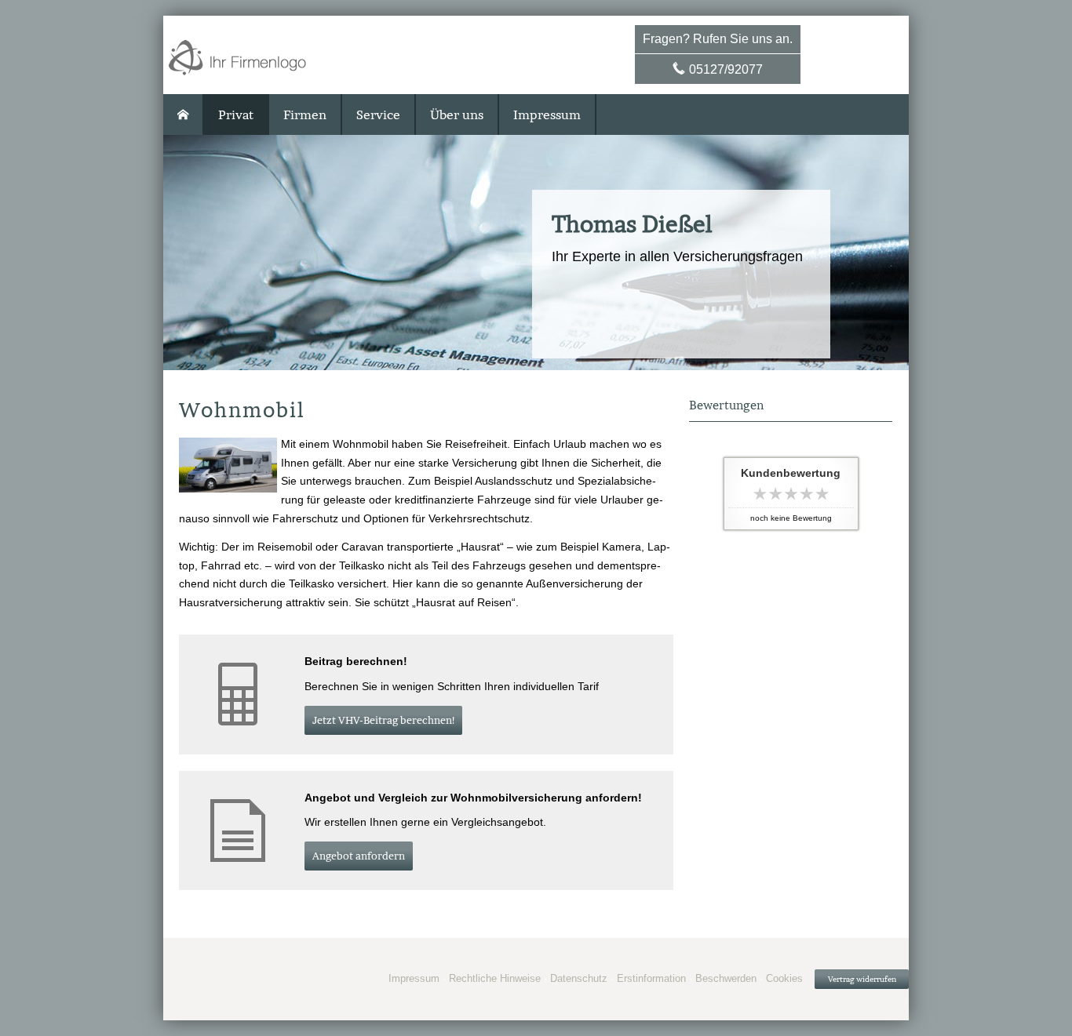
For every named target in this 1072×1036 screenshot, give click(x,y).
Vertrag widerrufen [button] (862, 979)
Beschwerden (726, 978)
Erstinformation (651, 978)
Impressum (413, 978)
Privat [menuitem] (235, 114)
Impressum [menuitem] (547, 114)
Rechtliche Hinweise (495, 978)
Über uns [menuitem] (456, 114)
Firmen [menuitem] (304, 114)
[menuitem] (183, 114)
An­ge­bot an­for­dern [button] (358, 856)
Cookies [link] (784, 978)
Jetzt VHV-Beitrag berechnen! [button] (383, 720)
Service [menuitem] (378, 114)
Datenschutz (578, 978)
